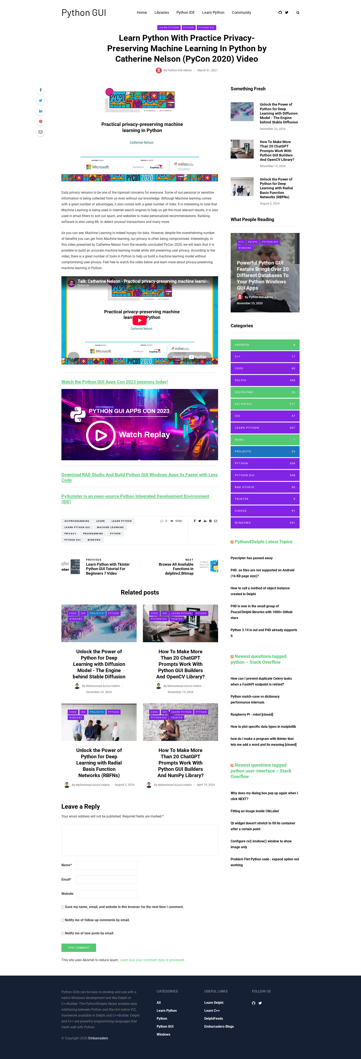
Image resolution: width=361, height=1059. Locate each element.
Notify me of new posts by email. (89, 933)
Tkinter (177, 619)
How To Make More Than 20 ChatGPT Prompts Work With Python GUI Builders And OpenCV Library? (180, 664)
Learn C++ (212, 1011)
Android (265, 344)
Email (66, 879)
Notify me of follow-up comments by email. (97, 920)
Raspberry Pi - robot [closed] (252, 714)
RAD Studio (265, 487)
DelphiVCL (265, 403)
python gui (73, 540)
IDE (83, 613)
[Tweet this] (40, 100)
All (159, 1003)
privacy (70, 533)
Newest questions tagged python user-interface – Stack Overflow (261, 770)
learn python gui (77, 527)
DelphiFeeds (213, 1019)
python (115, 533)
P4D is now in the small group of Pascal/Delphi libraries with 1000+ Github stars (261, 612)
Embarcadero (98, 1038)
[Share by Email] (40, 132)
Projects (97, 613)
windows (94, 540)
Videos (265, 510)
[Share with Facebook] (40, 90)
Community (241, 12)
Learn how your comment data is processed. (152, 960)
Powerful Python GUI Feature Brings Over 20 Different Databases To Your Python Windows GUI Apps (263, 275)
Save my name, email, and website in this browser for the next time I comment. (124, 907)
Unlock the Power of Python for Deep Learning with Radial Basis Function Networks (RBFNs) (99, 762)
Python (188, 27)
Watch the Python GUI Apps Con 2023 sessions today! (114, 381)
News (265, 439)
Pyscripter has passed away (252, 558)
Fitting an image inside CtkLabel (255, 811)
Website (67, 894)
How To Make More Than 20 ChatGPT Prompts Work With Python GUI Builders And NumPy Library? (181, 762)
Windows (75, 619)
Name (66, 865)
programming (93, 533)
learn (100, 521)
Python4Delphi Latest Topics (263, 541)
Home (142, 12)
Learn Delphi (213, 1003)
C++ (241, 242)
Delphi (253, 242)
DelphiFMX (265, 392)
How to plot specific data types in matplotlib (263, 727)
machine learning (110, 527)
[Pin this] (40, 121)
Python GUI (83, 12)
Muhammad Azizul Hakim (103, 686)
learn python (122, 521)
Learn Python (213, 12)
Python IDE (186, 12)
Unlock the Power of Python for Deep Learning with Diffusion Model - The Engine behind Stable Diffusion (99, 664)
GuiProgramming (77, 521)
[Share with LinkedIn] (40, 111)
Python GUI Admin (180, 70)
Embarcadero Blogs (219, 1026)
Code (73, 613)
